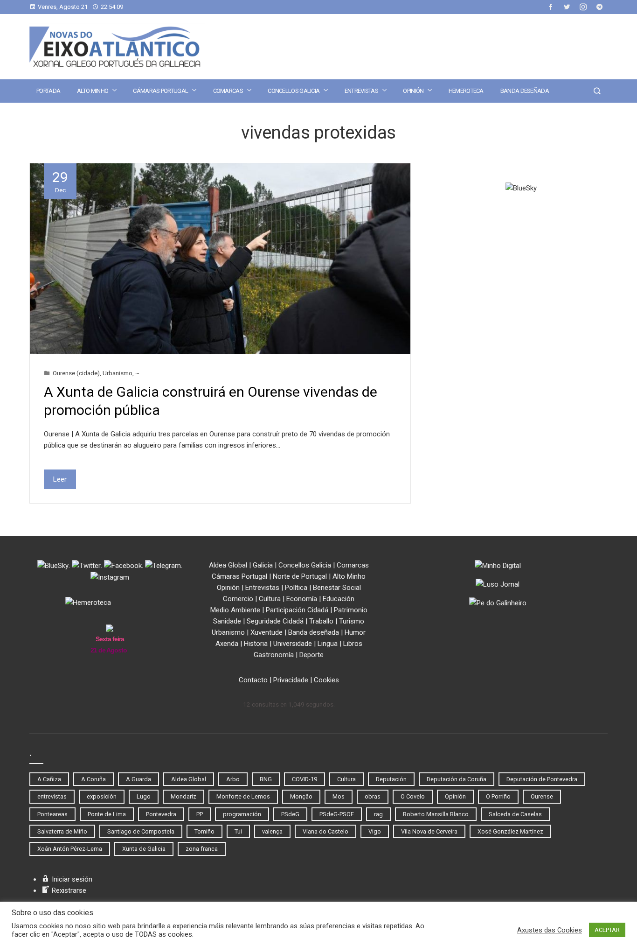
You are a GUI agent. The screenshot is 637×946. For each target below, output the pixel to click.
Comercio (238, 599)
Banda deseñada (524, 90)
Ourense (542, 796)
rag (378, 814)
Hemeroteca (466, 90)
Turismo (351, 621)
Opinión (413, 90)
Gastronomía (274, 655)
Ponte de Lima (107, 814)
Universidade (292, 643)
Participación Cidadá (297, 610)
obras (373, 796)
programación (242, 814)
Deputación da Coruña (456, 779)
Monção (301, 796)
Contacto (253, 680)
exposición (102, 796)
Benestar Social (337, 587)
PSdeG (290, 814)
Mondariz (183, 796)
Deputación (391, 779)
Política (296, 587)
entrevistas (52, 796)
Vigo (374, 831)
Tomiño (204, 831)
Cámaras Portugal (160, 90)
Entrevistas (361, 90)
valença (272, 831)
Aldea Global (228, 565)
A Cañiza (49, 779)
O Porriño (498, 796)
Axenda (226, 643)
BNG (266, 779)
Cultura (270, 599)
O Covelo (413, 796)
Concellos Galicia (293, 90)
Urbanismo (117, 373)
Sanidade (227, 621)
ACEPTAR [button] (607, 929)
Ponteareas (52, 814)
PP (199, 814)
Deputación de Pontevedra (541, 779)
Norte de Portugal (300, 576)
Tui (238, 831)
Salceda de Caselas (515, 814)
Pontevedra (161, 814)
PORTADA (48, 90)
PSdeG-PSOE (336, 814)
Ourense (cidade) (76, 373)
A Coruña (93, 779)
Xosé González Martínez (510, 831)
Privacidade (290, 680)
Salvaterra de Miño (62, 831)
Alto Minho (92, 90)
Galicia (263, 565)
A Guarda (138, 779)
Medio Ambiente (235, 610)
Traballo (321, 621)
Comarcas (228, 90)
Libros (352, 643)
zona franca (202, 848)
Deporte (311, 655)
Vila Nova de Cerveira (429, 831)
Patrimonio (350, 610)
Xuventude (266, 632)
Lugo (144, 796)
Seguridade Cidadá (275, 621)
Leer (60, 479)
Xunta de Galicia (144, 848)
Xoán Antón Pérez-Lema (69, 848)
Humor (355, 632)
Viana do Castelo (325, 831)
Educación (338, 599)
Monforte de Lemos (243, 796)
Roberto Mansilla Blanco (436, 814)
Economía (301, 599)
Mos (338, 796)
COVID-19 (304, 779)
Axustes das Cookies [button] (549, 930)
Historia (256, 643)
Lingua (328, 643)
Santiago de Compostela (140, 831)
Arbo (233, 779)
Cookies (326, 680)
